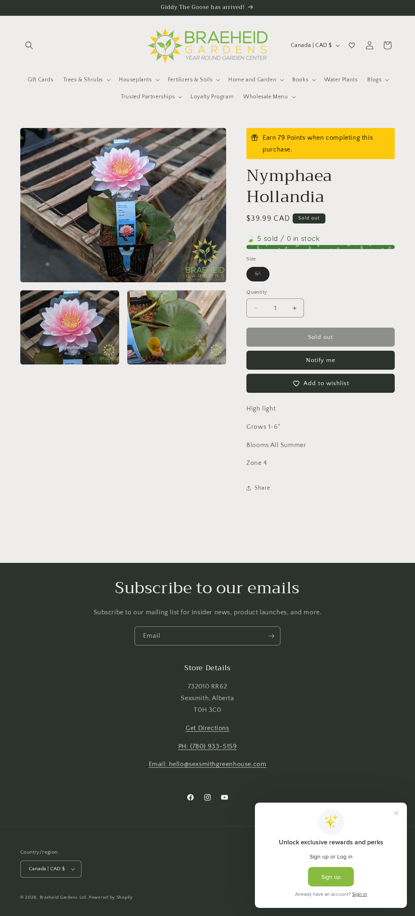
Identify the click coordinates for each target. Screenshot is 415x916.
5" (262, 276)
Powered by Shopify (111, 897)
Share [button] (262, 488)
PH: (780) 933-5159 (207, 746)
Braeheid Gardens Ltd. (64, 897)
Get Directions (207, 728)
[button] (29, 45)
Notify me (321, 360)
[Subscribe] (271, 635)
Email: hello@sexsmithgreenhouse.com (208, 764)
